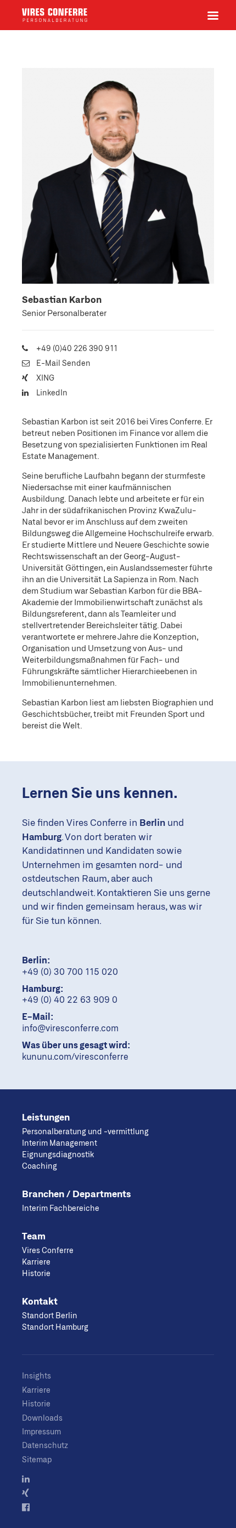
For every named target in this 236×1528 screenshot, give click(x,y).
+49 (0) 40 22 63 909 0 (69, 999)
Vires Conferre (55, 15)
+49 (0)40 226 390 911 (76, 348)
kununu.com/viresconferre (75, 1056)
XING (45, 377)
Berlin (152, 822)
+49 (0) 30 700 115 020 (70, 971)
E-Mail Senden (63, 362)
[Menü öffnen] (213, 15)
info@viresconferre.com (70, 1028)
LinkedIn (52, 392)
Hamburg (41, 836)
